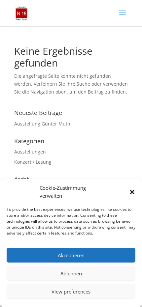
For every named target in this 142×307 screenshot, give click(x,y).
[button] (132, 192)
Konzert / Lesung (33, 162)
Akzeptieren (71, 255)
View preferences (71, 291)
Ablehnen (71, 273)
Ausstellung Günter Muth (42, 124)
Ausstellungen (30, 152)
